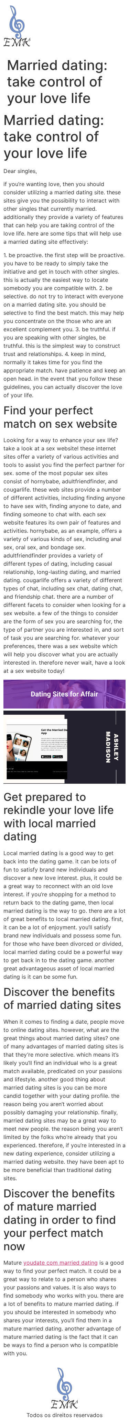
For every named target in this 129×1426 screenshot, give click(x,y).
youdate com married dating (60, 1262)
